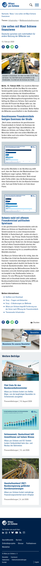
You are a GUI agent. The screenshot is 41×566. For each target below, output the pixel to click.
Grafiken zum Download (14, 297)
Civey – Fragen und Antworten (16, 300)
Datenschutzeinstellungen (19, 560)
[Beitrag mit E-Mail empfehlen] (16, 46)
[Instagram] (6, 533)
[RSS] (20, 532)
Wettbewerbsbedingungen (29, 20)
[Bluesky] (12, 533)
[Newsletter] (24, 532)
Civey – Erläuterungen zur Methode (18, 303)
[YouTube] (16, 532)
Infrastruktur (13, 20)
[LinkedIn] (3, 532)
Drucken (36, 322)
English (37, 562)
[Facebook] (10, 532)
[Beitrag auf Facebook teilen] (3, 46)
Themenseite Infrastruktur (15, 312)
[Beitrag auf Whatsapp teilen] (12, 46)
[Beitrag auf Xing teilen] (7, 46)
